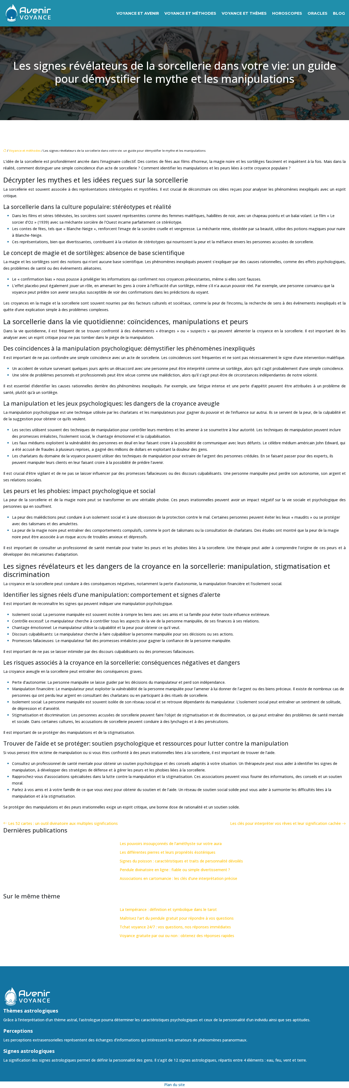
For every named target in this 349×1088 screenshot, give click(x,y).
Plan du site (174, 1084)
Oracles (317, 13)
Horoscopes (287, 13)
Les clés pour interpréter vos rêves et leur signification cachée (285, 823)
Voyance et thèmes (244, 13)
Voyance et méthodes (190, 13)
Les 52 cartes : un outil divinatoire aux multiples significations (63, 823)
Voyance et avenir (137, 13)
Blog (339, 13)
